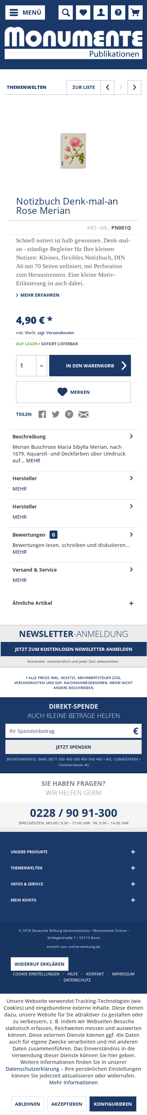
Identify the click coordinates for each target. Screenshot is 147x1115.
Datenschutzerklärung (32, 1068)
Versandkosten (29, 682)
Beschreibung (29, 436)
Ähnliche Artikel (32, 602)
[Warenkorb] (135, 12)
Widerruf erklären (40, 964)
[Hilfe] (118, 12)
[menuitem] (25, 12)
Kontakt (95, 973)
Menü (31, 12)
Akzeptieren (66, 1104)
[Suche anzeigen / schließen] (66, 12)
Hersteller (24, 478)
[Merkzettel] (83, 12)
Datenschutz (77, 980)
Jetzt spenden (73, 747)
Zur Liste (83, 87)
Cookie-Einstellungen (36, 973)
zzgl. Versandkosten (55, 332)
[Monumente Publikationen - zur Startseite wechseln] (73, 43)
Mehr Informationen (73, 1082)
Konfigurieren (113, 1104)
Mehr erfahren (39, 295)
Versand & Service (34, 569)
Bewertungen (28, 534)
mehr (32, 460)
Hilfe (72, 973)
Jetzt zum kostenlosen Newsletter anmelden (73, 649)
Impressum (123, 973)
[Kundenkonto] (100, 12)
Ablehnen (27, 1104)
